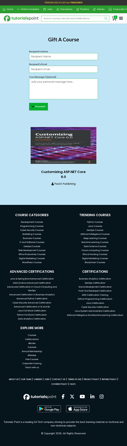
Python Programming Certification (95, 298)
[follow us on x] (72, 397)
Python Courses (95, 222)
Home (8, 9)
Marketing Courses (31, 234)
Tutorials (32, 347)
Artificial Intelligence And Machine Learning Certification (95, 315)
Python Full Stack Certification (32, 314)
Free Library (65, 9)
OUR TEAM (26, 379)
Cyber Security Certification (95, 307)
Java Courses (95, 226)
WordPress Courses (32, 262)
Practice (83, 9)
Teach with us (32, 367)
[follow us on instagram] (102, 397)
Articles (99, 9)
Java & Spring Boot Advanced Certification (32, 278)
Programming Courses (31, 226)
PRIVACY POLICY (91, 379)
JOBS (47, 379)
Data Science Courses (95, 246)
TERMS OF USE (74, 379)
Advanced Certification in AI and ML (32, 306)
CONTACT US (58, 379)
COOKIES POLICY (59, 384)
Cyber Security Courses (32, 230)
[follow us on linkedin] (92, 397)
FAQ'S (73, 384)
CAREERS (38, 379)
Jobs (48, 9)
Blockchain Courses (95, 262)
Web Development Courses (31, 250)
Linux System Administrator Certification (95, 311)
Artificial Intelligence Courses (95, 234)
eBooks (32, 343)
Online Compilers (29, 9)
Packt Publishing (65, 184)
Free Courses (31, 359)
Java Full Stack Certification (32, 310)
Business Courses (32, 238)
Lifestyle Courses (32, 246)
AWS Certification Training (95, 295)
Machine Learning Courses (95, 242)
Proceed (40, 106)
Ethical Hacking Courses (95, 254)
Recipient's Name (38, 51)
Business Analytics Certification (95, 278)
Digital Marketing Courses (32, 258)
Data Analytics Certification (32, 318)
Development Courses (32, 222)
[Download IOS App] (78, 408)
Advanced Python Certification (32, 298)
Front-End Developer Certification (95, 290)
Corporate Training (32, 363)
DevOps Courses (95, 230)
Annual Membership (32, 351)
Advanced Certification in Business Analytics (32, 294)
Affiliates (32, 355)
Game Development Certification (95, 286)
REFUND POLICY (109, 379)
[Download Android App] (49, 408)
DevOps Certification (95, 282)
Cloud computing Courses (95, 250)
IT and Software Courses (32, 242)
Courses (32, 335)
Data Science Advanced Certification (32, 282)
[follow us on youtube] (82, 397)
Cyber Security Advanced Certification (32, 302)
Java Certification (95, 303)
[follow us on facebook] (63, 397)
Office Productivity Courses (32, 254)
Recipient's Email (38, 64)
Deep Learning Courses (95, 238)
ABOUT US (14, 379)
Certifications (32, 339)
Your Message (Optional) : (43, 77)
